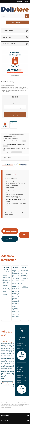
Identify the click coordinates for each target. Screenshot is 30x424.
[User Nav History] (5, 124)
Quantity (15, 103)
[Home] (15, 9)
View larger (14, 75)
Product (15, 22)
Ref (2, 85)
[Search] (27, 16)
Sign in (26, 1)
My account (5, 420)
